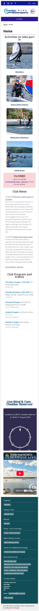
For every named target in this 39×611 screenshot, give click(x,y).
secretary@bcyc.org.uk (17, 593)
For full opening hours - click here (17, 182)
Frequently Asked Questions (14, 573)
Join (29, 3)
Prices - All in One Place (12, 533)
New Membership (10, 561)
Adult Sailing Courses (11, 542)
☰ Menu (19, 19)
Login (34, 3)
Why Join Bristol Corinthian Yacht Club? (17, 564)
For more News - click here (14, 267)
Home (5, 25)
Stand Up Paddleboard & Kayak (14, 552)
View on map (8, 598)
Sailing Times (8, 514)
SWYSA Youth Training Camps (23, 237)
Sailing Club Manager (12, 608)
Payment (7, 505)
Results (6, 523)
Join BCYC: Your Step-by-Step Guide (16, 567)
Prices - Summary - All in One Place (15, 570)
